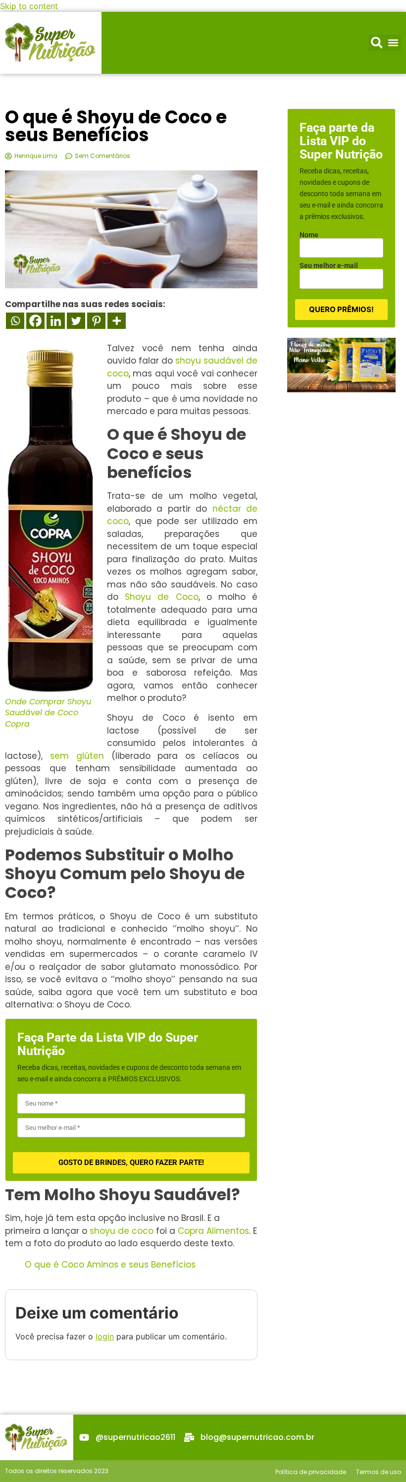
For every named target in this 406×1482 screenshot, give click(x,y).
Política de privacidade (310, 1472)
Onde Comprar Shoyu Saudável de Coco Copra (48, 713)
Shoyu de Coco (161, 597)
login (105, 1336)
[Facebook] (35, 321)
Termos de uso (378, 1472)
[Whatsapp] (15, 321)
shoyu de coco (121, 1231)
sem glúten (77, 756)
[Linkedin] (56, 321)
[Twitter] (76, 321)
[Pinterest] (96, 321)
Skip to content (29, 6)
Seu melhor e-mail (329, 265)
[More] (116, 321)
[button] (376, 43)
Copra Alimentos (213, 1231)
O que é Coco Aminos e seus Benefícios (110, 1264)
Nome (309, 234)
